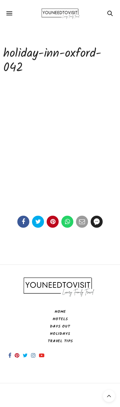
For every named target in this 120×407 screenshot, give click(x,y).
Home (60, 312)
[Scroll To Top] (109, 396)
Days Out (60, 326)
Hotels (60, 319)
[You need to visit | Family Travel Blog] (60, 13)
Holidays (60, 334)
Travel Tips (60, 341)
